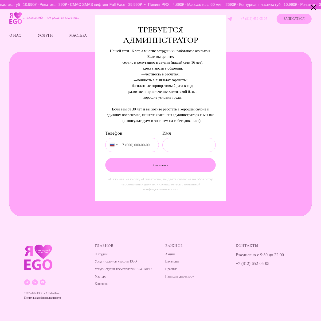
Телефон (113, 133)
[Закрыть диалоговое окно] (314, 7)
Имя (166, 133)
